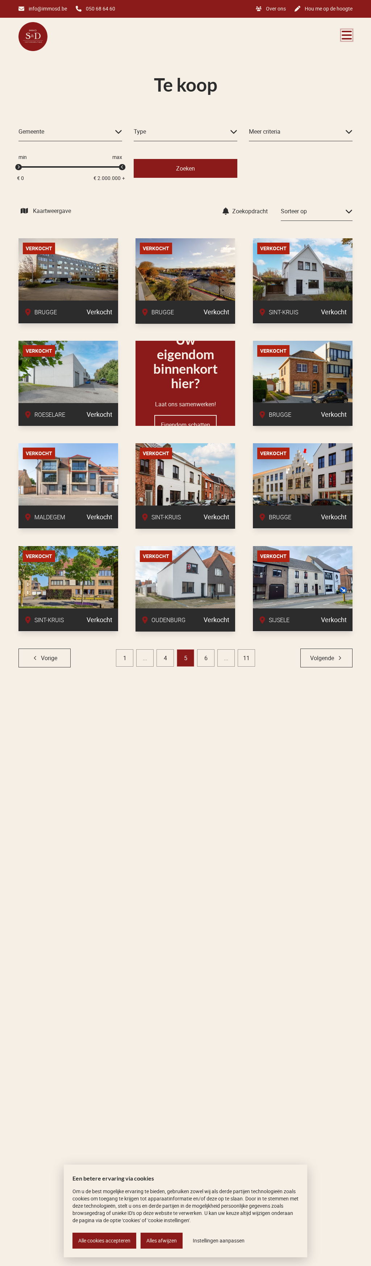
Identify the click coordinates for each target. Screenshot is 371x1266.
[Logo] (53, 36)
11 (246, 658)
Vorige (49, 658)
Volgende (322, 658)
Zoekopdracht (250, 211)
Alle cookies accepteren (104, 1240)
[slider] (18, 167)
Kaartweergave (52, 211)
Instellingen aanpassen (219, 1240)
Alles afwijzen (161, 1240)
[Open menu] (347, 35)
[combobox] (70, 131)
